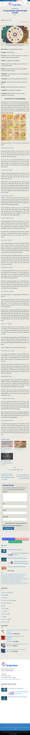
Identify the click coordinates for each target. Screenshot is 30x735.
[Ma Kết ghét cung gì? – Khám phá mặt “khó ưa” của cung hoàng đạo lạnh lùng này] (7, 456)
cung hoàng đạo (14, 103)
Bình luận (5, 491)
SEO (2, 605)
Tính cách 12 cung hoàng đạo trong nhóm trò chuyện (16, 566)
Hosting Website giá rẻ (15, 541)
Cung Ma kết (18, 579)
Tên (4, 503)
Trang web (5, 516)
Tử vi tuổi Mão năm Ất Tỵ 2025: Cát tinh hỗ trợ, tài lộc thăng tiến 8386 (22, 476)
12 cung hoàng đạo (16, 143)
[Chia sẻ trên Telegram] (21, 469)
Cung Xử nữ (11, 583)
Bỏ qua (19, 733)
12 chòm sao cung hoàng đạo (12, 197)
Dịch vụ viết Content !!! (9, 539)
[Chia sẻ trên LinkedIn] (18, 469)
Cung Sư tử (18, 581)
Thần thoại (25, 583)
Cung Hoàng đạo (15, 8)
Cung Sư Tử (4, 323)
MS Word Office (5, 603)
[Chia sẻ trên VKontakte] (16, 469)
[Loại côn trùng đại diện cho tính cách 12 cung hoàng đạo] (7, 444)
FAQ (24, 725)
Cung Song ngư (4, 581)
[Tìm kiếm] (28, 4)
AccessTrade (4, 574)
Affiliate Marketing (12, 574)
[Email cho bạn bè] (13, 469)
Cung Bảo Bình (5, 291)
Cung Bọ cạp (4, 579)
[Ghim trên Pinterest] (15, 469)
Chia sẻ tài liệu (4, 576)
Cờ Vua (16, 583)
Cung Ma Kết (4, 267)
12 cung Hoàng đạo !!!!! (22, 539)
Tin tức (3, 611)
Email (4, 510)
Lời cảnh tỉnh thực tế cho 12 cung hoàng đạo (14, 549)
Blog (11, 725)
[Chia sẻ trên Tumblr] (20, 469)
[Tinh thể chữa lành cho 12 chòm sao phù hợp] (20, 444)
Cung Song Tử (4, 195)
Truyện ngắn (4, 614)
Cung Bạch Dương (5, 398)
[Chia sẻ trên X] (9, 469)
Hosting (3, 597)
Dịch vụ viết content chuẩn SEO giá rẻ (11, 679)
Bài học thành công (21, 574)
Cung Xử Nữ (4, 240)
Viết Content (4, 619)
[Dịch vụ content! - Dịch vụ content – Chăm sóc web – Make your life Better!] (15, 3)
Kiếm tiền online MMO (6, 600)
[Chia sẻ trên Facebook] (8, 469)
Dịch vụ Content (17, 725)
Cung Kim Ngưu (5, 218)
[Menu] (2, 3)
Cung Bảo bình (21, 576)
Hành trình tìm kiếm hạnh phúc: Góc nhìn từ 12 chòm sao (17, 558)
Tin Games (4, 608)
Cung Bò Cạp (4, 170)
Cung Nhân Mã (5, 148)
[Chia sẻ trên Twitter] (11, 469)
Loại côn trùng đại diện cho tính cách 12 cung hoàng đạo (6, 450)
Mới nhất (4, 545)
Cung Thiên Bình (5, 350)
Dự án (21, 583)
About (7, 725)
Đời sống (3, 595)
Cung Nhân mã (25, 579)
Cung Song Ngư (5, 420)
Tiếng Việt (20, 0)
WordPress (4, 621)
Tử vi (2, 616)
